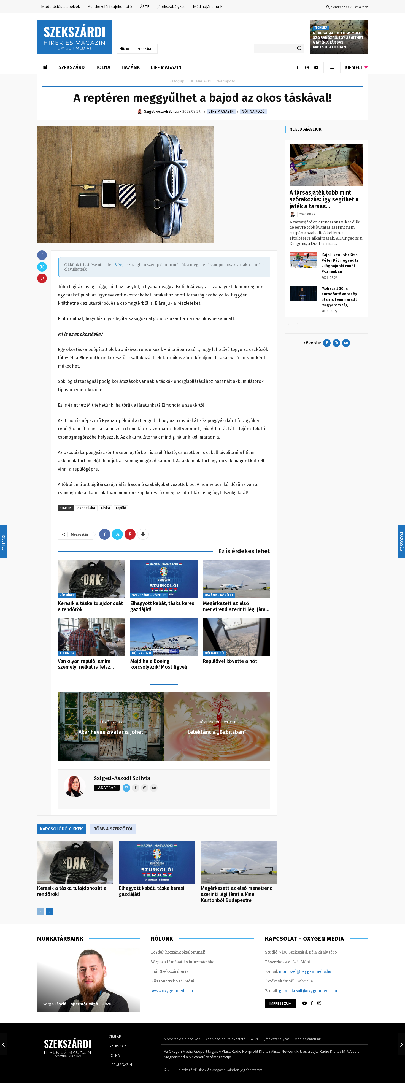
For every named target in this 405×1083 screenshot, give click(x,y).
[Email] (126, 788)
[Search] (299, 48)
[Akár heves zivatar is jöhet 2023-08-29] (3, 1044)
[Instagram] (307, 67)
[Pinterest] (130, 534)
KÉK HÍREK (67, 595)
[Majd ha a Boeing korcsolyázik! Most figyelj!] (163, 637)
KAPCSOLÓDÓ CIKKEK (61, 828)
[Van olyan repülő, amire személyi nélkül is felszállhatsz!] (91, 637)
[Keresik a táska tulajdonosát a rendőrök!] (91, 579)
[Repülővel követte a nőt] (236, 637)
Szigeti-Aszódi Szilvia (122, 778)
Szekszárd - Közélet (149, 595)
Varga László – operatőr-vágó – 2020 (77, 1004)
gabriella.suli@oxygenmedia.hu (308, 991)
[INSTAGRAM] (319, 1003)
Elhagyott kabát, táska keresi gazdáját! (163, 606)
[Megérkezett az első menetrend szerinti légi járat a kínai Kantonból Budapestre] (236, 579)
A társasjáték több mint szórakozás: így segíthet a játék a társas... (324, 199)
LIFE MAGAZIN (200, 81)
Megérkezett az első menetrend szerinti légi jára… (236, 606)
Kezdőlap (177, 81)
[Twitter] (117, 534)
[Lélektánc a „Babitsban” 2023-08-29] (401, 1044)
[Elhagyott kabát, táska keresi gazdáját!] (163, 579)
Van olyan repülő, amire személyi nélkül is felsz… (86, 664)
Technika (321, 27)
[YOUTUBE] (304, 1003)
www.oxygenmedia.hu (172, 991)
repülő (121, 508)
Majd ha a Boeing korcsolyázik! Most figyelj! (159, 664)
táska (105, 508)
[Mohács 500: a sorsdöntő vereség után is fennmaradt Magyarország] (303, 293)
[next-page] (49, 911)
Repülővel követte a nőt (230, 661)
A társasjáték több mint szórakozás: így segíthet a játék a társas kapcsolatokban (338, 40)
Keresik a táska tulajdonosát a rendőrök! (90, 606)
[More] (143, 534)
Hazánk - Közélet (219, 595)
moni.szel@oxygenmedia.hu (305, 971)
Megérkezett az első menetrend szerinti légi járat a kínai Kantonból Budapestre (237, 894)
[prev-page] (40, 911)
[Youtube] (316, 67)
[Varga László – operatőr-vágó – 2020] (88, 980)
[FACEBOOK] (311, 1003)
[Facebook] (297, 67)
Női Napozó (253, 111)
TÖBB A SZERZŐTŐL (113, 828)
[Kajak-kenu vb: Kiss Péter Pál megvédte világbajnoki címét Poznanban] (303, 260)
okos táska (86, 508)
